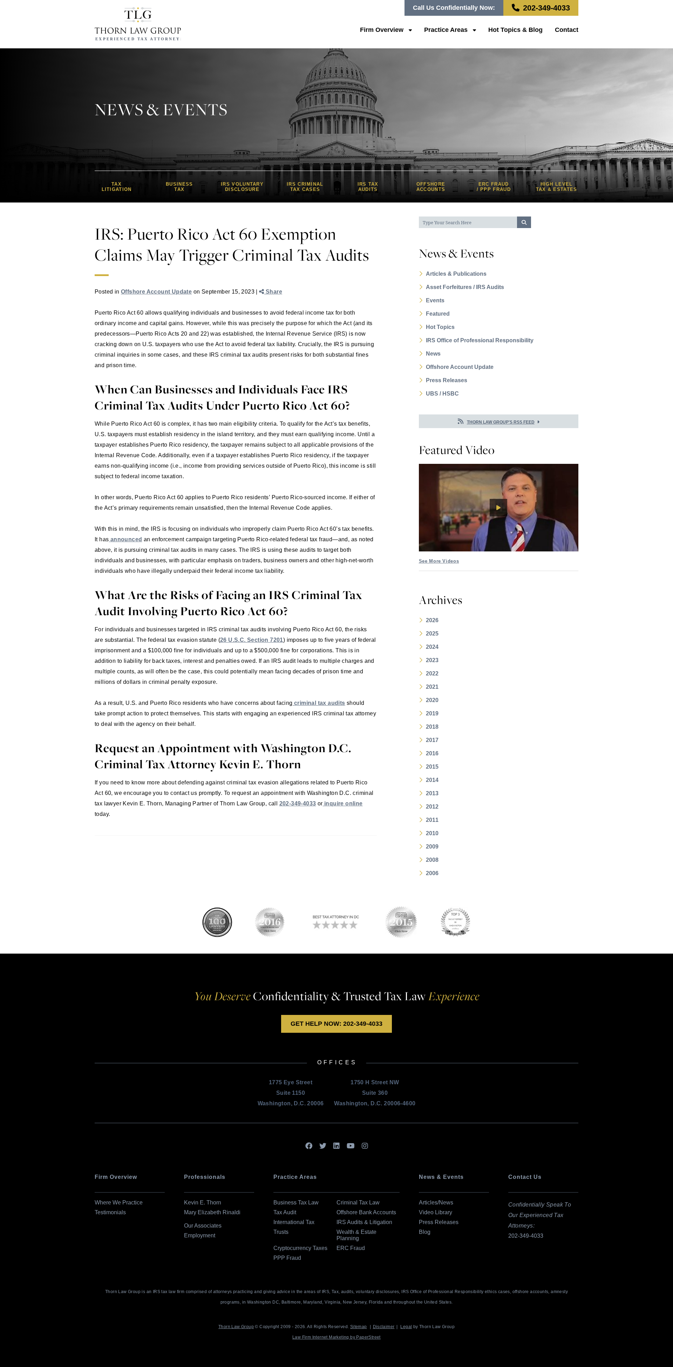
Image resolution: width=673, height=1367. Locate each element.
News (433, 354)
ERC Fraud (350, 1248)
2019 (432, 713)
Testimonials (110, 1212)
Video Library (435, 1212)
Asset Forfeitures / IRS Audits (465, 287)
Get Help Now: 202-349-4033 (336, 1023)
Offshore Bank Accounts (366, 1212)
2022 (432, 673)
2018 (432, 727)
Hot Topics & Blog (515, 29)
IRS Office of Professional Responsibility (479, 340)
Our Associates (203, 1226)
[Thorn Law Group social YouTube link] (351, 1146)
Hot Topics (440, 327)
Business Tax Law (296, 1202)
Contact (566, 29)
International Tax (293, 1222)
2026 (432, 620)
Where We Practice (119, 1202)
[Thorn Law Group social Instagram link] (365, 1146)
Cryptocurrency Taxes (300, 1248)
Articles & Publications (456, 274)
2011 (432, 820)
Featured (438, 314)
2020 (432, 700)
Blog (424, 1232)
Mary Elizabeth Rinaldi (212, 1212)
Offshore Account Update (156, 292)
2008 (432, 860)
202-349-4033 (546, 8)
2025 (432, 634)
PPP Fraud (287, 1258)
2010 (432, 833)
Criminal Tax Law (358, 1202)
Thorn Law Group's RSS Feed (501, 422)
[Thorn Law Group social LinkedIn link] (336, 1146)
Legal (406, 1326)
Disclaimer (384, 1326)
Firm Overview (381, 29)
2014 (432, 780)
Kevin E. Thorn (202, 1202)
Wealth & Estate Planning (356, 1235)
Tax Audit (284, 1212)
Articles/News (436, 1202)
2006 (432, 873)
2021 (432, 687)
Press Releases (446, 380)
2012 (432, 807)
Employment (199, 1235)
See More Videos (439, 561)
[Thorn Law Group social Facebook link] (308, 1146)
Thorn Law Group (236, 1326)
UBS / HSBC (442, 394)
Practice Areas (446, 29)
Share (273, 292)
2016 (432, 753)
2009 (432, 847)
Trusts (280, 1232)
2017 (432, 740)
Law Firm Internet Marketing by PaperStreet (336, 1337)
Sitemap (358, 1326)
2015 (432, 767)
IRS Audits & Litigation (364, 1222)
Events (435, 300)
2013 (432, 793)
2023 (432, 660)
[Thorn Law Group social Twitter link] (322, 1146)
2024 (432, 647)
